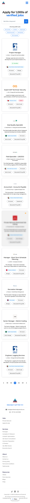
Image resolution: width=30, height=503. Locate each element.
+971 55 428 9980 (16, 412)
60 (11, 383)
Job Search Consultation (9, 438)
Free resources (6, 477)
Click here (10, 405)
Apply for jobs (6, 423)
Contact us (5, 459)
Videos (4, 474)
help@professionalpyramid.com (16, 409)
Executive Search (7, 448)
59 (7, 383)
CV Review (5, 443)
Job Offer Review (7, 445)
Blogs (3, 479)
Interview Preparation (8, 441)
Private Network (6, 420)
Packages (5, 431)
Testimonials (5, 466)
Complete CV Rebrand (8, 434)
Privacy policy (6, 461)
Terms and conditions (8, 463)
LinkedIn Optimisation (8, 436)
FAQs (3, 481)
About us (4, 456)
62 (19, 383)
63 (22, 383)
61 (15, 383)
